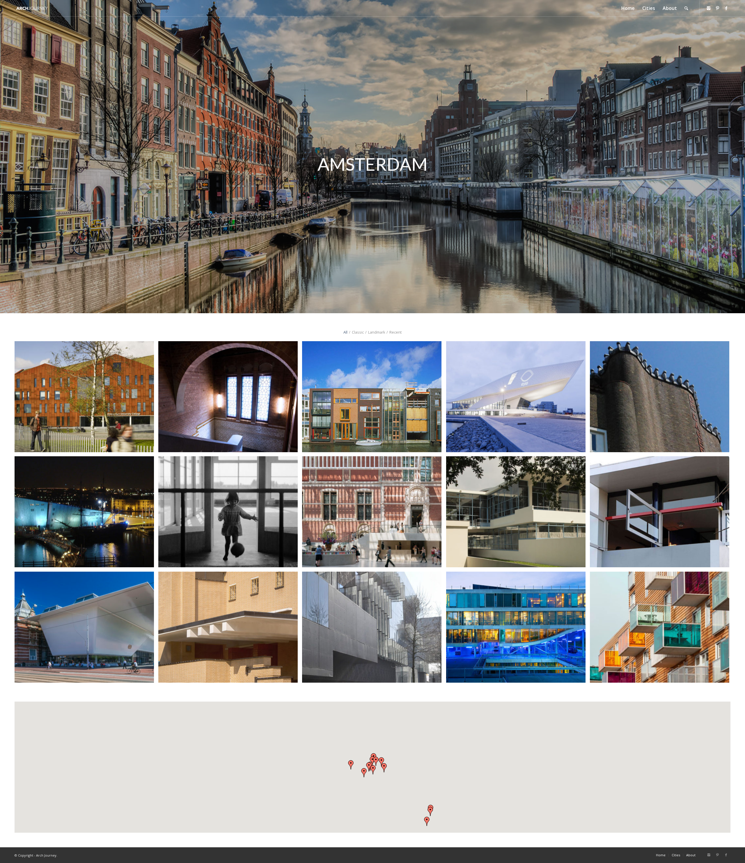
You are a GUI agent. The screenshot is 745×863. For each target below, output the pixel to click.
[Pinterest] (717, 8)
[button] (373, 769)
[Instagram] (708, 8)
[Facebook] (726, 8)
